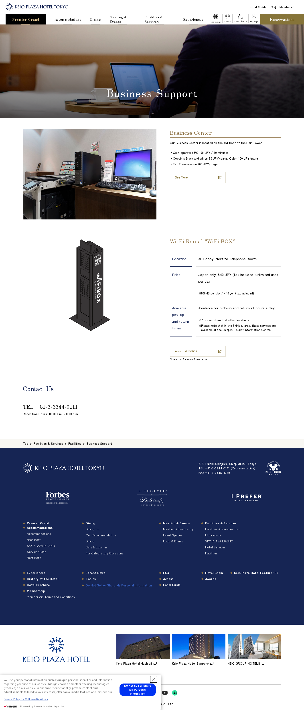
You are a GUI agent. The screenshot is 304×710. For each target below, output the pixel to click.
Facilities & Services (153, 19)
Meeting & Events (118, 19)
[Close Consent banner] (153, 679)
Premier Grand (25, 19)
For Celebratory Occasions (104, 553)
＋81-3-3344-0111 (56, 406)
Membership (288, 7)
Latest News (95, 572)
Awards (210, 578)
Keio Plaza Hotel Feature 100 (256, 572)
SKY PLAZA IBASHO (41, 545)
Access (168, 578)
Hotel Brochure (38, 584)
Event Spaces (172, 535)
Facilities (211, 553)
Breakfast (34, 539)
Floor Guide (213, 535)
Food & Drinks (173, 541)
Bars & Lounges (96, 547)
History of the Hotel (42, 578)
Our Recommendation (101, 535)
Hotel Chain (214, 572)
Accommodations (68, 19)
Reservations (282, 19)
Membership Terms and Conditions (51, 596)
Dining (95, 19)
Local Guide (258, 7)
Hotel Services (215, 547)
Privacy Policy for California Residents (26, 699)
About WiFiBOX (186, 351)
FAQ (273, 7)
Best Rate (34, 557)
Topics (91, 578)
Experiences (193, 19)
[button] (215, 19)
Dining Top (93, 529)
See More (181, 177)
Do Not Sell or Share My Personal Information (119, 585)
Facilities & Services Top (222, 529)
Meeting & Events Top (178, 529)
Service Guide (36, 551)
